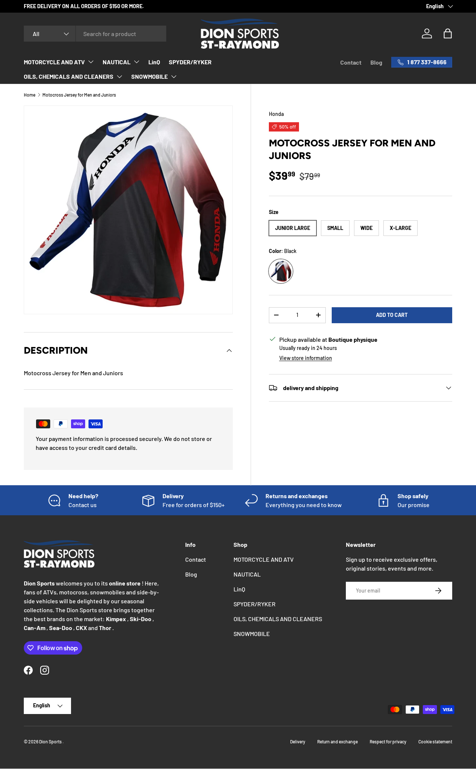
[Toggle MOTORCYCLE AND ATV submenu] (90, 61)
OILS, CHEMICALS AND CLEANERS (68, 76)
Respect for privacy (388, 741)
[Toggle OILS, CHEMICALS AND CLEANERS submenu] (119, 76)
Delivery (297, 741)
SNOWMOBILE (149, 76)
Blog (376, 62)
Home (29, 94)
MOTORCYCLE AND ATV (54, 61)
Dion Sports (50, 741)
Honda (276, 114)
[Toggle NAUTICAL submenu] (136, 61)
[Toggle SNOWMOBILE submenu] (173, 76)
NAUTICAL (117, 61)
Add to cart (392, 315)
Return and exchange (337, 741)
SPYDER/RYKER (190, 61)
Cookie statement (435, 741)
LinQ (154, 61)
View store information (305, 358)
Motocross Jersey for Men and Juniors (79, 94)
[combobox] (95, 34)
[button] (448, 33)
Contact (350, 62)
